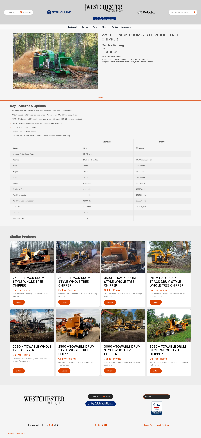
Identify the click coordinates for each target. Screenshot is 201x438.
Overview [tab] (100, 98)
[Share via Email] (111, 52)
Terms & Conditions (162, 425)
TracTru (51, 425)
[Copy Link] (115, 52)
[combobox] (183, 12)
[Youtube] (105, 425)
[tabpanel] (55, 61)
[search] (194, 12)
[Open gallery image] (55, 61)
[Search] (167, 396)
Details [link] (18, 302)
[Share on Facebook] (103, 52)
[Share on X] (107, 52)
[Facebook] (95, 425)
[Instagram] (102, 425)
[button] (10, 12)
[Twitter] (98, 425)
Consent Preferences (16, 433)
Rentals (115, 27)
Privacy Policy (149, 425)
